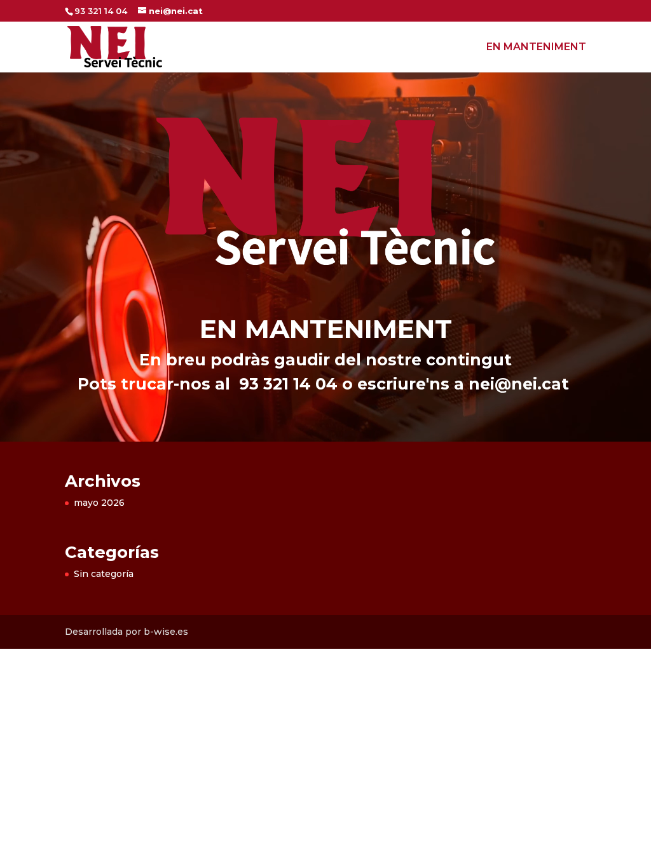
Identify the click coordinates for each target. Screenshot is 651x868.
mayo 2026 (99, 502)
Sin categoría (104, 574)
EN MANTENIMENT (536, 48)
